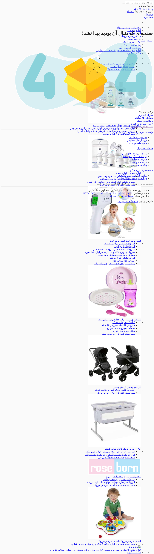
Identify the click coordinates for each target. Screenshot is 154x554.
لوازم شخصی (134, 173)
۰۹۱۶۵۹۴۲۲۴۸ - (105, 193)
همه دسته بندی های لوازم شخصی (118, 134)
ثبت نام (130, 11)
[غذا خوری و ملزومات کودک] (114, 316)
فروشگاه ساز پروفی (127, 201)
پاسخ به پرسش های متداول (133, 153)
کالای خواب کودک (132, 42)
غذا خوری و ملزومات (130, 36)
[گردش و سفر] (114, 384)
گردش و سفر (134, 39)
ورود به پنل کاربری (143, 8)
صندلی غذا (129, 260)
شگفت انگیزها (134, 552)
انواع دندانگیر (128, 258)
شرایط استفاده (139, 159)
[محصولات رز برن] (114, 473)
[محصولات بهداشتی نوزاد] (114, 122)
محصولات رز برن (132, 476)
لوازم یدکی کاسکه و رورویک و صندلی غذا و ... (118, 549)
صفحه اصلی (147, 40)
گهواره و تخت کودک (125, 390)
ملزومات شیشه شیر (124, 249)
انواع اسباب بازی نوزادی (123, 482)
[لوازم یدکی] (134, 547)
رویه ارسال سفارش (137, 140)
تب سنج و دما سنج (107, 176)
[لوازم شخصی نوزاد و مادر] (114, 170)
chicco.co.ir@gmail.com (121, 196)
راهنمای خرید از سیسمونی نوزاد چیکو (134, 132)
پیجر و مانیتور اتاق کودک (123, 182)
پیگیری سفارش (139, 165)
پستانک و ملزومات (125, 255)
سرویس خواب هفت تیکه (122, 454)
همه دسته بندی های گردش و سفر (118, 334)
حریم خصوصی (139, 162)
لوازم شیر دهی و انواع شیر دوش (119, 128)
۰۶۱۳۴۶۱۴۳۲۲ (88, 193)
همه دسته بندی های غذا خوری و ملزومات (114, 263)
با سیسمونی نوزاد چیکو (141, 170)
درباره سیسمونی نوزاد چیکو (133, 178)
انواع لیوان (130, 246)
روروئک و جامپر (127, 479)
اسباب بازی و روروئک (130, 541)
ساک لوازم (129, 331)
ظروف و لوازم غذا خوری (122, 252)
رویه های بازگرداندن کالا (135, 156)
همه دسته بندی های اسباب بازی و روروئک (114, 485)
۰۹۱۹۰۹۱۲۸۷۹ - (123, 193)
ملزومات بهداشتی (107, 179)
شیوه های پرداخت (138, 143)
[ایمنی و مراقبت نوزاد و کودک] (114, 238)
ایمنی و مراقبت (133, 240)
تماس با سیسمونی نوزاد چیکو (132, 175)
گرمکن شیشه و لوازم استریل (90, 131)
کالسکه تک (129, 322)
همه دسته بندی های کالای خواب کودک (116, 392)
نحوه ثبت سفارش (138, 137)
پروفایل (149, 14)
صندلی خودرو (128, 328)
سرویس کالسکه (127, 325)
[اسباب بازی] (114, 538)
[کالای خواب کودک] (114, 446)
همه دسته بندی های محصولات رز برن (116, 457)
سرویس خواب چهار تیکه (123, 451)
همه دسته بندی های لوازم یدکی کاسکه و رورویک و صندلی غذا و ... (102, 544)
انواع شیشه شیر (127, 243)
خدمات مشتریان (144, 148)
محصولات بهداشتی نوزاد (129, 27)
